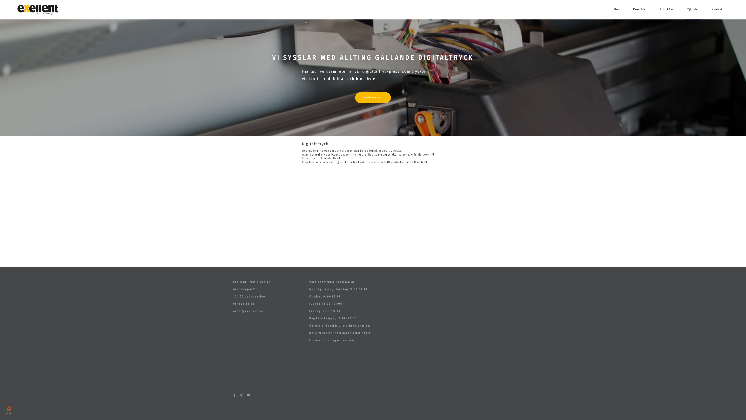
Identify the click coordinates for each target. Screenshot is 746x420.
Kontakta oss (373, 97)
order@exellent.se (248, 311)
